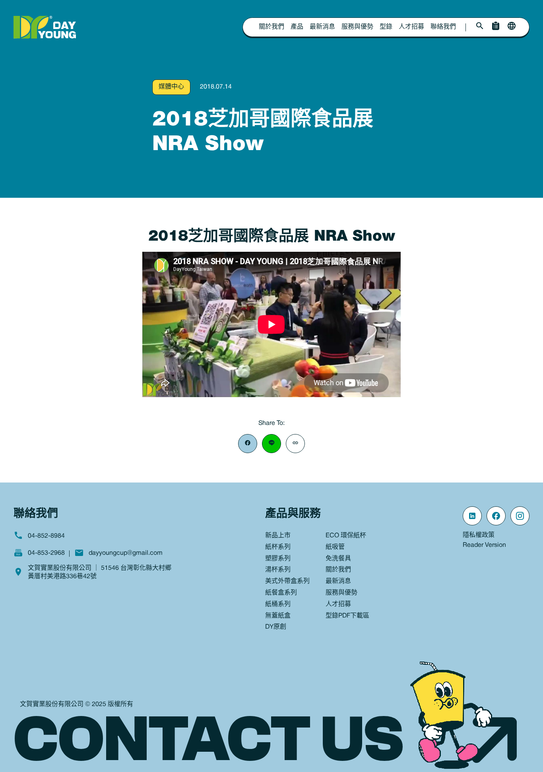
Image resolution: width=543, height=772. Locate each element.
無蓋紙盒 (278, 616)
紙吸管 (335, 547)
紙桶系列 (278, 604)
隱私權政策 (479, 535)
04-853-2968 (46, 553)
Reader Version (484, 545)
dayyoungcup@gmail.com (126, 553)
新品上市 (278, 535)
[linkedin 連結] (472, 515)
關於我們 (271, 27)
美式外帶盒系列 (287, 581)
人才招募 (411, 27)
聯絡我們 (443, 27)
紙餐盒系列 (281, 593)
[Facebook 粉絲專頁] (496, 515)
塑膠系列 (278, 559)
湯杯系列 (278, 570)
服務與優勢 (357, 27)
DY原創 (275, 627)
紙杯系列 (278, 547)
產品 (297, 27)
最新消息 (322, 27)
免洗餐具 (338, 559)
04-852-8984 (46, 536)
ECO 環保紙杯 (346, 535)
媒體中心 (171, 87)
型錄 (386, 27)
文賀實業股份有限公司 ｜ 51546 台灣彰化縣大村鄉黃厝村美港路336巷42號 (99, 572)
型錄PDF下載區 (347, 616)
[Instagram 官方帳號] (519, 515)
